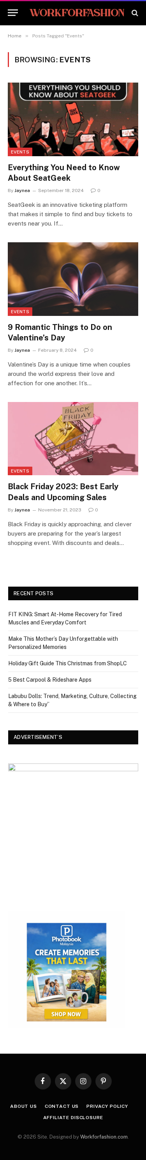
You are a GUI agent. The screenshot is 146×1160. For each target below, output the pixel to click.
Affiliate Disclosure (73, 1117)
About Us (23, 1106)
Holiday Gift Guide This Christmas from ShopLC (67, 663)
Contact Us (62, 1106)
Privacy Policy (107, 1106)
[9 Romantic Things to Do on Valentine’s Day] (73, 279)
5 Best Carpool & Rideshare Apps (49, 680)
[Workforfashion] (77, 12)
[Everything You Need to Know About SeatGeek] (73, 119)
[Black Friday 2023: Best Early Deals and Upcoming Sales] (73, 438)
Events (20, 152)
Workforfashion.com (104, 1137)
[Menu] (13, 12)
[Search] (134, 12)
